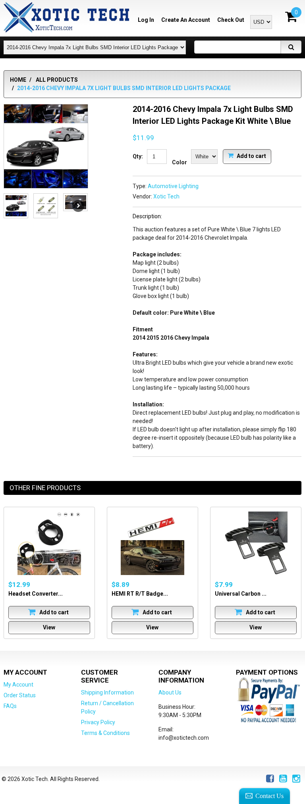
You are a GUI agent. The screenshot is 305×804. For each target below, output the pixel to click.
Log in (146, 20)
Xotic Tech (166, 196)
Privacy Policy (98, 722)
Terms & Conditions (105, 733)
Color (179, 162)
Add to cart (251, 155)
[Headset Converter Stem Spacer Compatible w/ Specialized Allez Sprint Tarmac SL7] (49, 543)
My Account (18, 684)
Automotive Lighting (173, 186)
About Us (169, 692)
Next (78, 206)
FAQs (10, 706)
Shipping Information (107, 692)
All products (57, 80)
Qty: (138, 156)
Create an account (185, 20)
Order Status (20, 695)
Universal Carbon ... (240, 593)
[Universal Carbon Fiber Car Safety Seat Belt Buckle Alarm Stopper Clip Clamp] (256, 543)
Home (18, 80)
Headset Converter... (35, 593)
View (49, 627)
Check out (230, 20)
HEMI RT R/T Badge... (140, 593)
